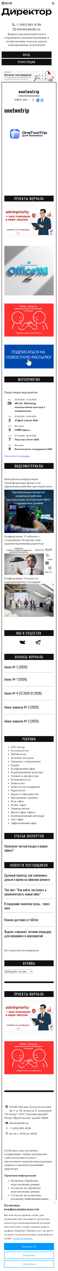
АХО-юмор (18, 747)
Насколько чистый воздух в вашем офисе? (26, 848)
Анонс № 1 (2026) (15, 679)
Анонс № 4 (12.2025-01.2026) (23, 693)
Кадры (15, 765)
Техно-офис (19, 805)
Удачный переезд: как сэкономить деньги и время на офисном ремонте (27, 877)
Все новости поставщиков (21, 950)
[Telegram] (42, 100)
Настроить (29, 1255)
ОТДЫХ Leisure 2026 (26, 420)
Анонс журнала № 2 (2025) (21, 721)
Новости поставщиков (25, 786)
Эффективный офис (24, 823)
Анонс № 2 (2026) (15, 666)
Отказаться (29, 1264)
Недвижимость (21, 779)
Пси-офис (17, 801)
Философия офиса (23, 812)
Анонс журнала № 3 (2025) (21, 707)
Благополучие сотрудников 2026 (33, 449)
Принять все (29, 1246)
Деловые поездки (22, 757)
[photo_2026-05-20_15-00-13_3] (29, 75)
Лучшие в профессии (25, 776)
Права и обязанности (24, 794)
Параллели (18, 790)
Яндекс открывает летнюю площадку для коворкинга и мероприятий (27, 933)
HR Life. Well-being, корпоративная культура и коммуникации (30, 407)
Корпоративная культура (27, 772)
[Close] (55, 1203)
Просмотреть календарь (17, 456)
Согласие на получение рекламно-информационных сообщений (29, 1199)
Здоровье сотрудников (26, 761)
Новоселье (18, 783)
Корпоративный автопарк (27, 815)
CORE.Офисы (22, 429)
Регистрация (26, 62)
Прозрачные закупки (24, 797)
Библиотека (18, 754)
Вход (26, 55)
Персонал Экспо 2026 (27, 439)
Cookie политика (22, 1238)
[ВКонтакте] (37, 100)
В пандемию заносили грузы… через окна (27, 906)
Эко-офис (17, 819)
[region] (29, 1235)
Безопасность (20, 750)
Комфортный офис (23, 768)
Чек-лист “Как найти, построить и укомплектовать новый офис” (25, 892)
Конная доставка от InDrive (21, 920)
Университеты (20, 808)
